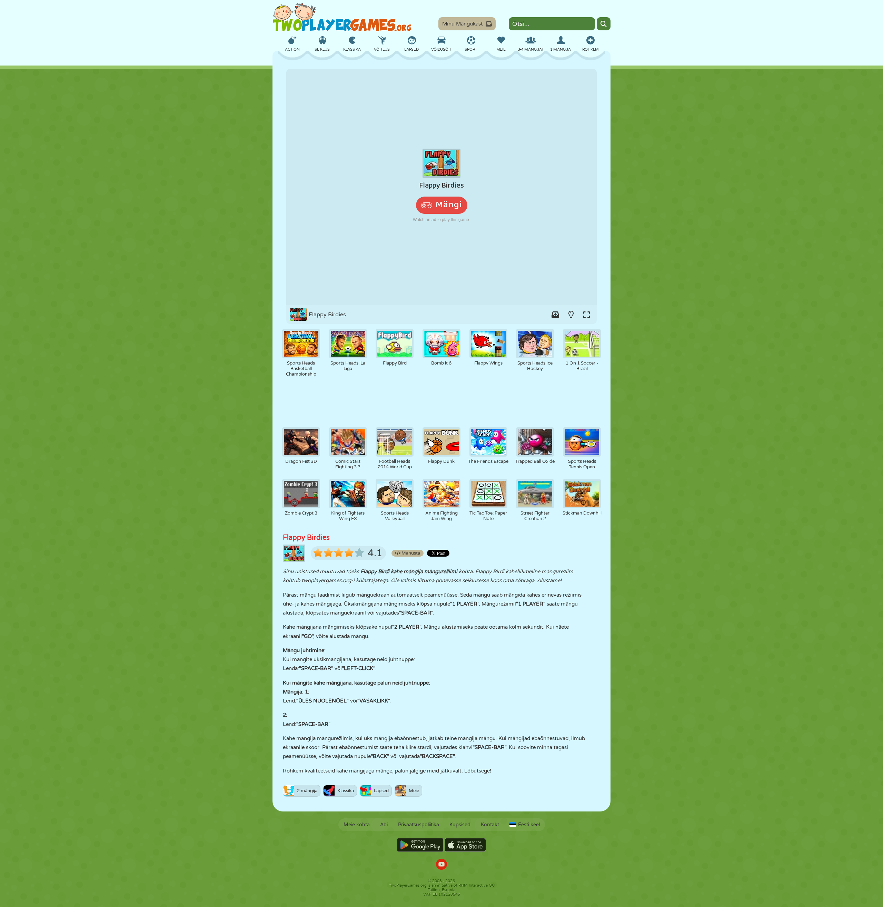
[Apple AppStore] (465, 845)
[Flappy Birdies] (441, 187)
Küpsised (459, 825)
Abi (384, 825)
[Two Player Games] (342, 17)
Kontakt (490, 825)
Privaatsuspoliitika (418, 825)
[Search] (604, 23)
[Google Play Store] (420, 845)
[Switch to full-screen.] (586, 314)
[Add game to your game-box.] (555, 314)
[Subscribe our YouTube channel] (441, 865)
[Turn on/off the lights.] (571, 314)
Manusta (410, 553)
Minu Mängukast (462, 24)
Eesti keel (529, 825)
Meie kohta (357, 825)
